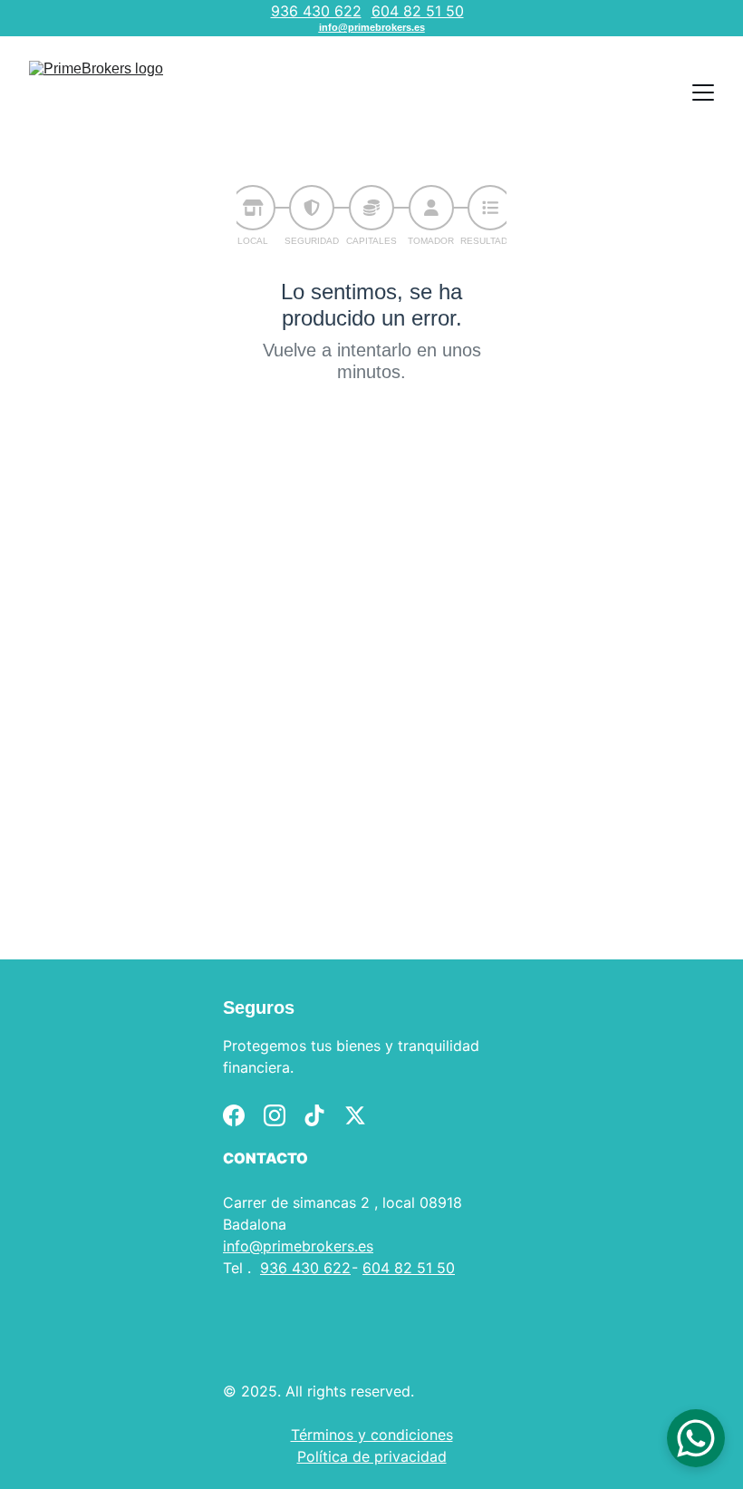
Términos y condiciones (372, 1435)
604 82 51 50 (418, 11)
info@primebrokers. (290, 1246)
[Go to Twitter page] (355, 1115)
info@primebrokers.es (372, 27)
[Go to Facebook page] (234, 1115)
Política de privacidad (372, 1456)
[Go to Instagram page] (274, 1115)
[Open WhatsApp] (696, 1438)
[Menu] (703, 92)
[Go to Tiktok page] (314, 1115)
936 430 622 (316, 11)
